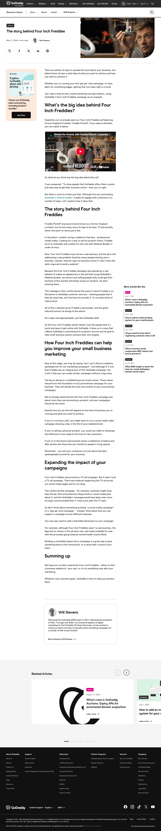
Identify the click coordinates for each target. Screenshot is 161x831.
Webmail (62, 780)
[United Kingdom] (14, 3)
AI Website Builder (144, 767)
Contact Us (10, 767)
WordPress (142, 776)
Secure (44, 12)
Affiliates (94, 767)
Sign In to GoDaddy (126, 758)
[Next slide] (126, 672)
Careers (8, 763)
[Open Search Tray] (123, 4)
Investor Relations (12, 776)
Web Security (142, 784)
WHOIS (62, 784)
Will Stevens (44, 40)
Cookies (152, 819)
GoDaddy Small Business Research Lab (72, 767)
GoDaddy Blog (11, 771)
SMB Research (69, 12)
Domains (129, 326)
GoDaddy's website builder (58, 197)
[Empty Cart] (152, 3)
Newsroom (9, 784)
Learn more (91, 714)
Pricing (114, 4)
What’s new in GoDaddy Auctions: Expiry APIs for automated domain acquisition (106, 703)
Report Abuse (29, 763)
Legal (8, 780)
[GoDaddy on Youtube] (153, 808)
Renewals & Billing (126, 763)
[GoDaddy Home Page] (16, 808)
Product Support (30, 758)
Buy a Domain (142, 758)
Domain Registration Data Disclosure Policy (39, 771)
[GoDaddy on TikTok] (139, 808)
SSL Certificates (88, 4)
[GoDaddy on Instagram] (132, 808)
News (127, 292)
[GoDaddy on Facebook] (125, 808)
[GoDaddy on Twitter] (146, 808)
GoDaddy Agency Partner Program (102, 758)
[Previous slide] (118, 672)
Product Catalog (65, 793)
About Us (9, 758)
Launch (54, 12)
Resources (28, 767)
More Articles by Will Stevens (60, 639)
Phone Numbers (143, 793)
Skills (11, 25)
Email (53, 4)
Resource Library (14, 12)
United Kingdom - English (40, 808)
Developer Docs (65, 758)
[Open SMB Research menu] (77, 12)
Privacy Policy (141, 819)
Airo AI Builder (102, 4)
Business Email (143, 771)
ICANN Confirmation (66, 763)
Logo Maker (142, 788)
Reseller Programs (97, 763)
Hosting (140, 780)
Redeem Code (64, 788)
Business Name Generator (68, 776)
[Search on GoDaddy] (152, 12)
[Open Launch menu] (59, 12)
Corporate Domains (66, 771)
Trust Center (10, 788)
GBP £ (60, 808)
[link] (19, 51)
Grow (32, 12)
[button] (66, 741)
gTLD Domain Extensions (146, 763)
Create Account (125, 767)
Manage (128, 310)
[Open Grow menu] (36, 12)
